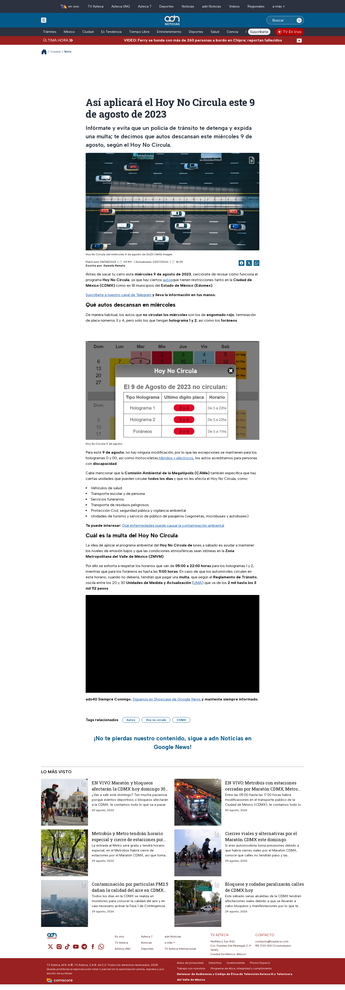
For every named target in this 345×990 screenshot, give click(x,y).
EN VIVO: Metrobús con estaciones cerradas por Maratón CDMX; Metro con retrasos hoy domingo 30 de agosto (261, 785)
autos (167, 280)
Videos (234, 6)
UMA (197, 582)
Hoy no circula (156, 720)
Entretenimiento (169, 32)
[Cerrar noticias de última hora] (299, 40)
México (69, 32)
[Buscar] (299, 20)
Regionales (256, 6)
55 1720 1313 (263, 945)
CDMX (181, 720)
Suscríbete (259, 32)
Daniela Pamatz (114, 265)
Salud (215, 32)
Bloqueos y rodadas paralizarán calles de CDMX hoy (264, 887)
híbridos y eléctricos (176, 458)
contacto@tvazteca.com (271, 941)
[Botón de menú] (43, 20)
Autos (130, 720)
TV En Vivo (292, 32)
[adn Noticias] (172, 20)
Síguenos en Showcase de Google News (167, 699)
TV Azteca (96, 6)
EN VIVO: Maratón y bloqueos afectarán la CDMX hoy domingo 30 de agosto (128, 785)
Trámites (49, 32)
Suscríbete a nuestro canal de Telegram (119, 295)
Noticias (188, 6)
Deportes (166, 6)
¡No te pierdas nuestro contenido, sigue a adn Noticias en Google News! (173, 743)
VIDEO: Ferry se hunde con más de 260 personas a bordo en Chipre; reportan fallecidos (180, 40)
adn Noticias (211, 6)
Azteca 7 (144, 6)
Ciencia (232, 32)
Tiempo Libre (139, 32)
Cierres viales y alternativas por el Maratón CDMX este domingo (261, 836)
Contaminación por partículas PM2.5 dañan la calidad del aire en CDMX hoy (130, 887)
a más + (278, 6)
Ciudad (88, 32)
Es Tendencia (111, 32)
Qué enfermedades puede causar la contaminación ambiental (173, 525)
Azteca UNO (120, 6)
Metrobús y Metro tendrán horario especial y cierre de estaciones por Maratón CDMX (127, 836)
